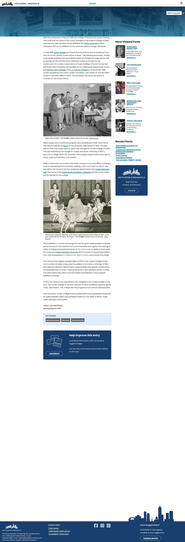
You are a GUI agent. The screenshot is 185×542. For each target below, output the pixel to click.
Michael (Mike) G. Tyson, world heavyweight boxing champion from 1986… (134, 89)
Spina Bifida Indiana (124, 158)
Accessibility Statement (59, 534)
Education (66, 320)
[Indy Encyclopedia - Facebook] (97, 526)
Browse (92, 3)
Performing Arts (78, 320)
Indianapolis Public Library (59, 531)
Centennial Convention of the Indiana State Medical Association (128, 151)
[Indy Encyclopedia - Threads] (110, 526)
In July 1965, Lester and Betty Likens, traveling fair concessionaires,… (134, 53)
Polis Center (54, 528)
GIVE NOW (131, 191)
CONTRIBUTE (54, 353)
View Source (93, 138)
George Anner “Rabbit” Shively (128, 160)
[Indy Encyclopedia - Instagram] (103, 526)
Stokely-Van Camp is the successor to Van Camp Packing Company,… (133, 126)
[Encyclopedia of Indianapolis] (20, 3)
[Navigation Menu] (181, 3)
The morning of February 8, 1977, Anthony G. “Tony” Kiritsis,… (132, 71)
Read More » (131, 58)
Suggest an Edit (150, 538)
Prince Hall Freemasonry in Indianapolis (127, 146)
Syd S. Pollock (121, 155)
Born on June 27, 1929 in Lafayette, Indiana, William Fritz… (134, 109)
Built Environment (53, 320)
